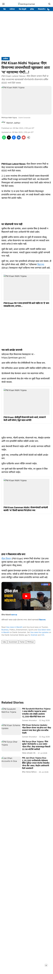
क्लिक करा (42, 620)
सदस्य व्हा (14, 615)
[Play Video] (26, 596)
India (4, 642)
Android (34, 635)
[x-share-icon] (9, 138)
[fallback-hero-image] (11, 713)
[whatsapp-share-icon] (4, 138)
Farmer (22, 642)
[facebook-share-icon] (14, 138)
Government (13, 642)
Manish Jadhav (13, 123)
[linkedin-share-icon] (19, 138)
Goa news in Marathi (14, 627)
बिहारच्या (40, 264)
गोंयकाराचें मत (42, 9)
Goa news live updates (39, 632)
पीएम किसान (6, 558)
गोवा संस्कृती (22, 9)
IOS (42, 635)
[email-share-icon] (24, 138)
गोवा (4, 9)
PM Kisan (30, 642)
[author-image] (3, 123)
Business (5, 630)
